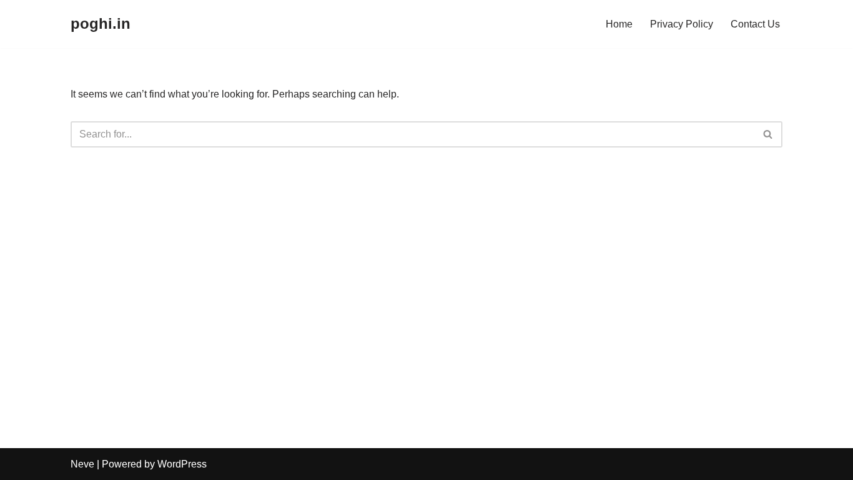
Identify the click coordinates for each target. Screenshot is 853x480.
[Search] (768, 134)
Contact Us (755, 24)
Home (619, 24)
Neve (82, 464)
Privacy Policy (681, 24)
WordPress (182, 464)
